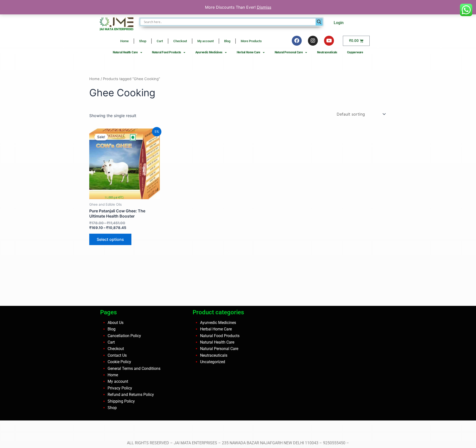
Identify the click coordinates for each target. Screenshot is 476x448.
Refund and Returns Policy (131, 394)
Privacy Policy (120, 388)
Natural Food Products (166, 52)
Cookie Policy (119, 361)
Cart (160, 41)
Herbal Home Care (248, 52)
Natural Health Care (125, 52)
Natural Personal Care (289, 52)
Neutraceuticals (327, 52)
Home (124, 41)
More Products (251, 41)
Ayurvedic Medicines (208, 52)
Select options (110, 239)
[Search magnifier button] (319, 21)
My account (205, 41)
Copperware (355, 52)
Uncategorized (212, 361)
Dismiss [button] (264, 7)
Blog (227, 41)
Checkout (180, 41)
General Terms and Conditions (134, 368)
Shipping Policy (121, 401)
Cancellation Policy (124, 335)
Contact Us (117, 355)
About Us (115, 322)
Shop (142, 41)
